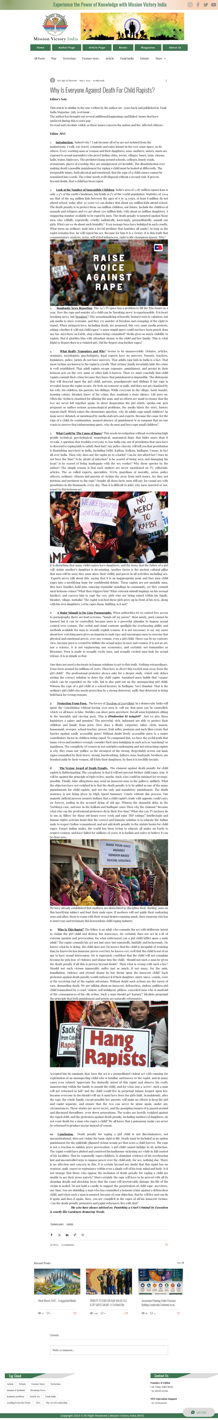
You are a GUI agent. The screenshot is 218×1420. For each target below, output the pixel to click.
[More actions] (166, 80)
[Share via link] (74, 1234)
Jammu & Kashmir (16, 1390)
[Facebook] (198, 5)
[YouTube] (213, 5)
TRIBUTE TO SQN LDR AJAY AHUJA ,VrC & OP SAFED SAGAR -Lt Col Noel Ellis (108, 1303)
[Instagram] (190, 5)
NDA (38, 1402)
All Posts (39, 58)
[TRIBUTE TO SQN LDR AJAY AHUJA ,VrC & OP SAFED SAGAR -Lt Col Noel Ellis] (109, 1282)
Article (109, 58)
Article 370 (35, 1396)
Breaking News (37, 1390)
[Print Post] (82, 1234)
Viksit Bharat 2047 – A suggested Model (57, 1301)
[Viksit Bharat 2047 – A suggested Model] (57, 1282)
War (53, 58)
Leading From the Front (18, 1402)
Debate (144, 58)
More (158, 58)
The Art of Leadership (56, 1402)
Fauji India (127, 58)
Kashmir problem (15, 1396)
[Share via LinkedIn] (67, 1234)
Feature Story (38, 1383)
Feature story (90, 58)
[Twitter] (206, 5)
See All (180, 1262)
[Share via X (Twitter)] (59, 1234)
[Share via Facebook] (51, 1234)
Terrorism (69, 58)
